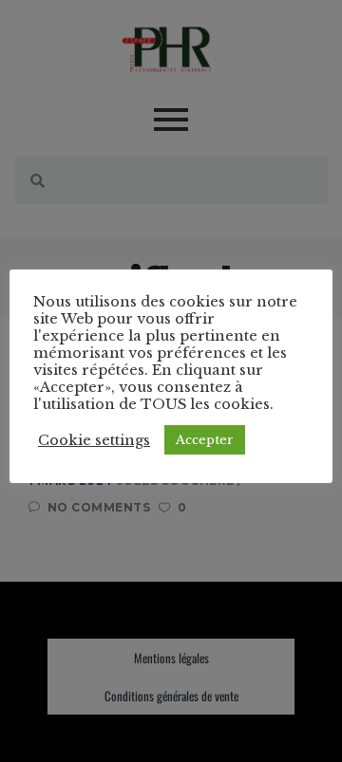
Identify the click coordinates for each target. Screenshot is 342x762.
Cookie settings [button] (94, 440)
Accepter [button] (205, 440)
